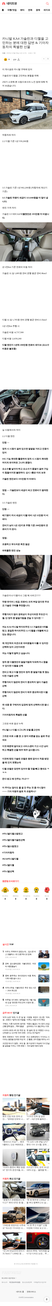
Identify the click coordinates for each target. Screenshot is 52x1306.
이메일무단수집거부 (40, 1282)
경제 (38, 10)
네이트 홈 (20, 1292)
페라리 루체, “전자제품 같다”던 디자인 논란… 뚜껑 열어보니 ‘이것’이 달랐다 (38, 1252)
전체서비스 (31, 1292)
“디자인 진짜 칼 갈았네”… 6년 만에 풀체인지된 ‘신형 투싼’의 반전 (37, 1118)
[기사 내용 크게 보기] (48, 59)
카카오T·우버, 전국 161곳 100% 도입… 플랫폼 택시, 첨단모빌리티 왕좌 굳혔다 (38, 1169)
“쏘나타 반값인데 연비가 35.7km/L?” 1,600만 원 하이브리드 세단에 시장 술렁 (13, 1252)
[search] (47, 3)
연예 (30, 10)
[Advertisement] (26, 22)
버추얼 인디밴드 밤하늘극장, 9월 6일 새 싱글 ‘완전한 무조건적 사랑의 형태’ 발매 (20, 1002)
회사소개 (4, 1282)
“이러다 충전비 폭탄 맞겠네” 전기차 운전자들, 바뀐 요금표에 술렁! (14, 1169)
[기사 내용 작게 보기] (44, 60)
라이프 (47, 10)
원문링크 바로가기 (10, 881)
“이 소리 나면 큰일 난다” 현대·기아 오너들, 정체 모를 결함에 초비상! (38, 1143)
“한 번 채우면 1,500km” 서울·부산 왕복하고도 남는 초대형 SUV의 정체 (38, 1201)
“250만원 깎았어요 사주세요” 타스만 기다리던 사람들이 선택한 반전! (14, 1227)
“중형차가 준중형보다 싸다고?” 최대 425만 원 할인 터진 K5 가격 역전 (14, 1201)
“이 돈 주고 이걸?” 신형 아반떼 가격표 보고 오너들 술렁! (37, 1227)
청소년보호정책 (27, 1282)
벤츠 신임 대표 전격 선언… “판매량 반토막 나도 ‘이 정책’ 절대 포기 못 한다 (14, 1118)
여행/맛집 (12, 10)
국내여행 (8, 969)
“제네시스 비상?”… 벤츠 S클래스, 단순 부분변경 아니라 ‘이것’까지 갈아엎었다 (14, 1143)
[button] (47, 1299)
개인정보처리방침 (14, 1282)
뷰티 (22, 10)
